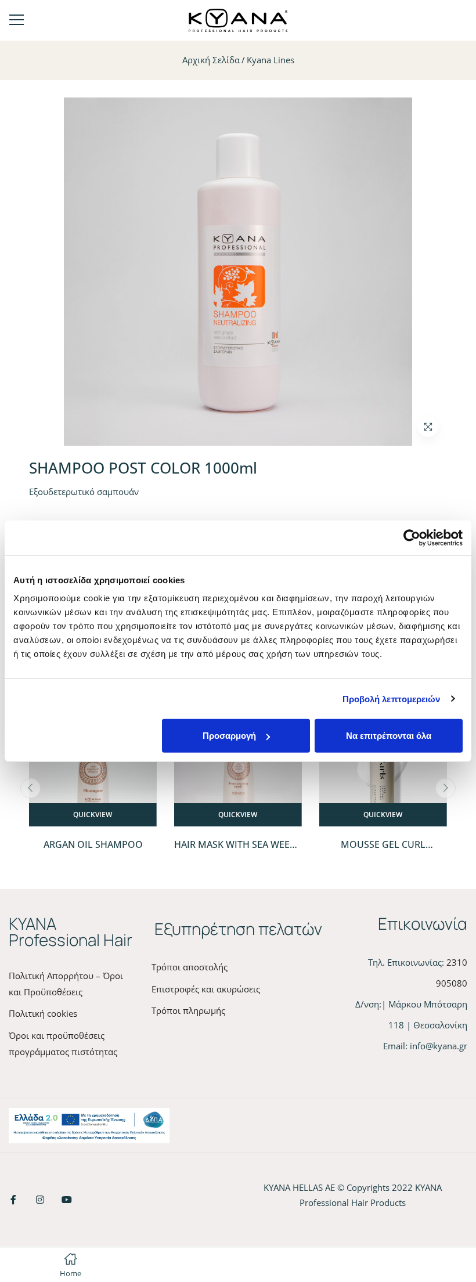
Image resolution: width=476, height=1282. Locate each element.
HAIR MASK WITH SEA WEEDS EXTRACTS (238, 851)
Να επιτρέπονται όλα (388, 736)
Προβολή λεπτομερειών (391, 698)
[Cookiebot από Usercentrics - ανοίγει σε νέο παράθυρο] (412, 537)
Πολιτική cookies (43, 1013)
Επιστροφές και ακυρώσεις (206, 989)
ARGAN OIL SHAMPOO (93, 844)
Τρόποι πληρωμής (188, 1010)
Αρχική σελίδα (211, 60)
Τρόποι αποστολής (190, 967)
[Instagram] (40, 1199)
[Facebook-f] (13, 1199)
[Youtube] (66, 1199)
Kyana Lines (270, 60)
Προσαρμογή (229, 736)
